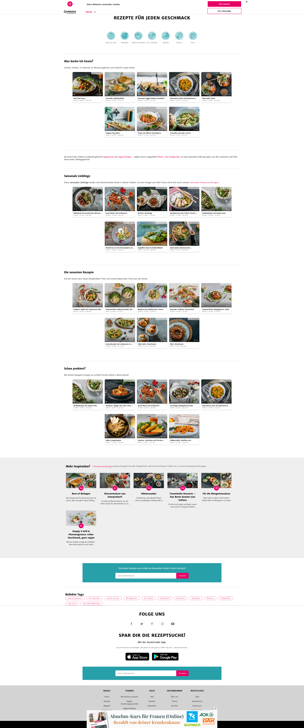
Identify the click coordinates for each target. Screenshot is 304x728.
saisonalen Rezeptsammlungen (204, 182)
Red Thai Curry (79, 98)
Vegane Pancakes (113, 133)
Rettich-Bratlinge (145, 213)
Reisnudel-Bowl (208, 98)
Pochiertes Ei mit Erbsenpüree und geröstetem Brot (120, 248)
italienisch (165, 598)
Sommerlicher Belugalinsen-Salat (215, 309)
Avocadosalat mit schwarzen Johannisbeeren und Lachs (119, 344)
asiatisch (180, 598)
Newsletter (152, 706)
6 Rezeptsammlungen (103, 466)
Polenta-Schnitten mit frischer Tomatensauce (150, 440)
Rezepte (107, 701)
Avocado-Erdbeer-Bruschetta (182, 309)
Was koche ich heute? (129, 697)
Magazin (107, 706)
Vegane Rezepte (129, 708)
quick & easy (113, 598)
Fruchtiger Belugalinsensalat (181, 406)
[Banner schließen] (246, 2)
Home (106, 697)
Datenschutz (197, 701)
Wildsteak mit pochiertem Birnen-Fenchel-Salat (87, 213)
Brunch (210, 598)
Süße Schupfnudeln (113, 440)
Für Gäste (148, 598)
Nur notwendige (224, 11)
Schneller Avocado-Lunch (180, 133)
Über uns (174, 697)
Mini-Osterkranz (176, 344)
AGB (197, 697)
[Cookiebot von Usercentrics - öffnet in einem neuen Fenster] (69, 12)
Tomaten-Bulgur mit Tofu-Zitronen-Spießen (119, 406)
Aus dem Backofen (91, 604)
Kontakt (152, 701)
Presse (174, 701)
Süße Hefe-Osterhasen (147, 344)
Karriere (174, 706)
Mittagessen (131, 598)
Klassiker (196, 598)
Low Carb (72, 604)
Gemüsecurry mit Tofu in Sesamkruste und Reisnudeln (183, 213)
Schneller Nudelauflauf (115, 98)
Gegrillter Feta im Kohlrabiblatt (150, 248)
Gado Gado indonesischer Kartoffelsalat (180, 248)
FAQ (152, 697)
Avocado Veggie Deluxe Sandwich (151, 98)
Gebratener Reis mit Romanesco (183, 98)
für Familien (94, 598)
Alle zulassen (224, 4)
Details (89, 12)
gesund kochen (75, 598)
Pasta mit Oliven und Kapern (149, 133)
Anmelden (182, 576)
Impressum (197, 706)
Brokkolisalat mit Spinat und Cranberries (213, 213)
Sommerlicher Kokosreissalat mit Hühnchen (119, 309)
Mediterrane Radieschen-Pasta (150, 309)
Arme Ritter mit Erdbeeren (116, 213)
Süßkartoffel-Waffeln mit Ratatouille (180, 440)
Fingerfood (225, 598)
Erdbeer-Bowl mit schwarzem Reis (87, 309)
